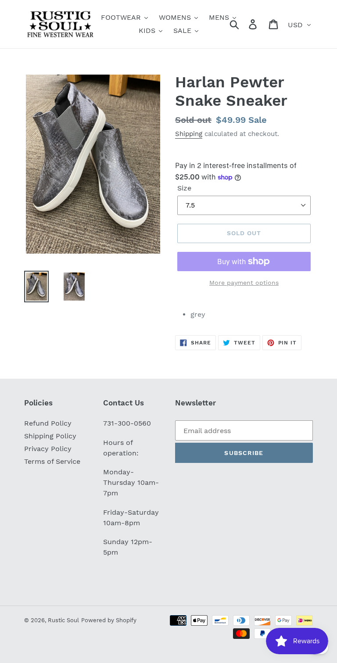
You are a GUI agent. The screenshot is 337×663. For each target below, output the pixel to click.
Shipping (188, 134)
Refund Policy (48, 423)
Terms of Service (52, 461)
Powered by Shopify (108, 620)
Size (184, 188)
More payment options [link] (244, 282)
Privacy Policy (48, 448)
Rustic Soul (63, 620)
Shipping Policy (50, 436)
